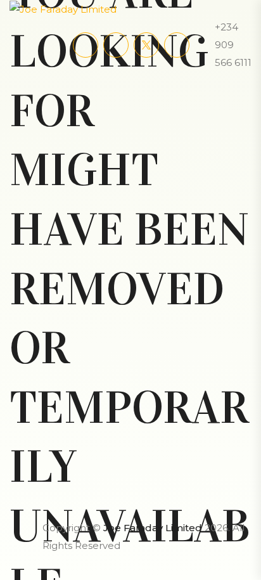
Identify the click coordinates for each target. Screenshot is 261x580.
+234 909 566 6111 (233, 44)
